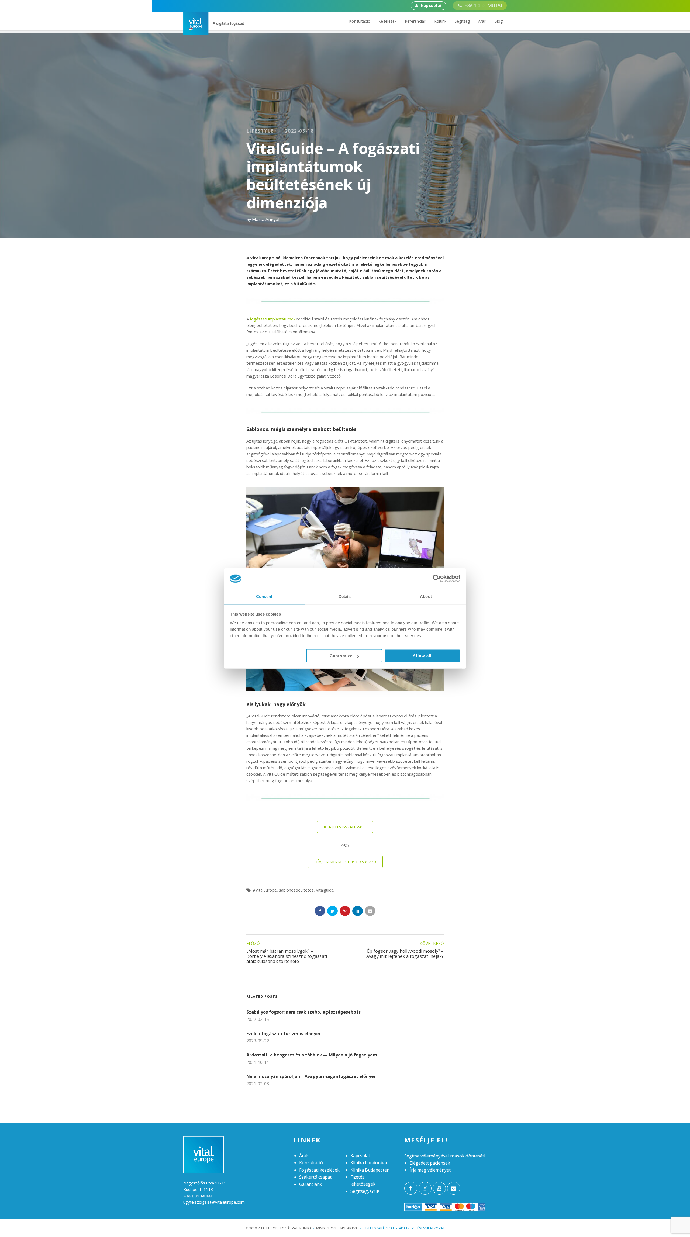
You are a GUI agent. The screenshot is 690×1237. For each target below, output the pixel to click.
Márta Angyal (265, 219)
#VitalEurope (265, 890)
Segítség (462, 21)
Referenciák (415, 21)
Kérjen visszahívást (345, 827)
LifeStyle (260, 131)
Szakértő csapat (315, 1177)
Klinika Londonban (369, 1163)
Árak (482, 21)
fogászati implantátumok (272, 319)
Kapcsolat (431, 5)
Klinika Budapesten (369, 1170)
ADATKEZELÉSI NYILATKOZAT (422, 1228)
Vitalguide (325, 890)
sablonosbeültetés (296, 890)
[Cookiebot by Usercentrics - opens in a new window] (436, 579)
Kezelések (387, 21)
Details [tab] (345, 596)
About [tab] (426, 596)
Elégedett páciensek (430, 1163)
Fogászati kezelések (319, 1170)
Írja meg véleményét (430, 1170)
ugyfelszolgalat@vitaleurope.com (214, 1202)
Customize (341, 656)
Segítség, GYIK (365, 1191)
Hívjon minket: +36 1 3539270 (345, 861)
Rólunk (440, 21)
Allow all (422, 656)
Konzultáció (359, 21)
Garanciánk (310, 1184)
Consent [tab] (264, 596)
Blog (498, 21)
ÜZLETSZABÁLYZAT (377, 1228)
